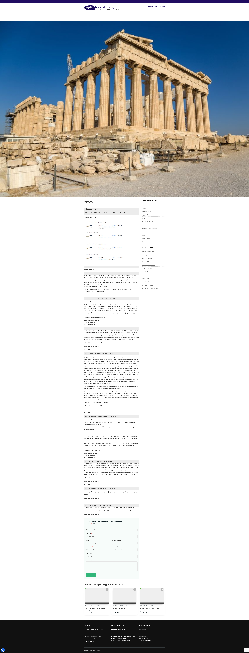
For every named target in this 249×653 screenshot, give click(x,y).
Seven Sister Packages (147, 285)
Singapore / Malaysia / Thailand (150, 215)
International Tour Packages (92, 605)
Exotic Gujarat (145, 255)
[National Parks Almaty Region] (97, 596)
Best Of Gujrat (145, 261)
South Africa (145, 225)
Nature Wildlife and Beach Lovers (150, 272)
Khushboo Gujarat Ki (147, 258)
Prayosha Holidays (106, 7)
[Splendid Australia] (124, 596)
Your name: (89, 527)
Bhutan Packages (146, 292)
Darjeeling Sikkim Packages (148, 282)
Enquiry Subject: (90, 553)
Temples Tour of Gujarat (148, 251)
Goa (143, 275)
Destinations (103, 15)
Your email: (89, 533)
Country (88, 540)
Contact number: (117, 540)
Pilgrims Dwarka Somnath (148, 265)
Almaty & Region (146, 242)
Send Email (91, 575)
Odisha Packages (146, 278)
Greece (144, 208)
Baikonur (144, 232)
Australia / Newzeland (147, 221)
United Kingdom (146, 205)
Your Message (89, 560)
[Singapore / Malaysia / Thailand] (152, 596)
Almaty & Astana (146, 238)
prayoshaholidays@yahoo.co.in (93, 636)
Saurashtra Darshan (147, 268)
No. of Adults (89, 547)
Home (85, 15)
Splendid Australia (119, 608)
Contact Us (124, 15)
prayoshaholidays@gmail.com (91, 638)
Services (113, 15)
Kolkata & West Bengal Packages (150, 288)
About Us (93, 15)
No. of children (115, 547)
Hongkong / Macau (146, 211)
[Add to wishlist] (107, 589)
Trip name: (89, 523)
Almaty (143, 235)
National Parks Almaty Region (149, 228)
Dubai (143, 218)
